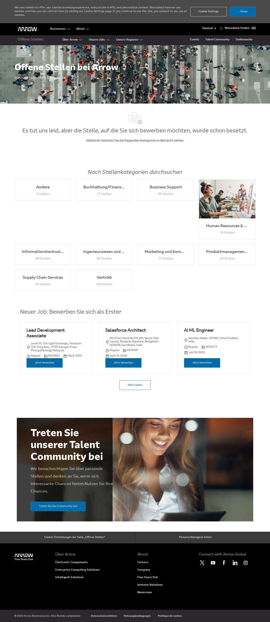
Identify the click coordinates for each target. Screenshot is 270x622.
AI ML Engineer (199, 330)
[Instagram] (246, 563)
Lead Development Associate (45, 333)
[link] (32, 557)
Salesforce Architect (125, 330)
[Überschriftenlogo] (27, 29)
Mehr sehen (135, 385)
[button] (209, 28)
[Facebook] (224, 563)
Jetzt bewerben (45, 362)
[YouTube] (213, 563)
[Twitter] (202, 563)
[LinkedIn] (235, 563)
